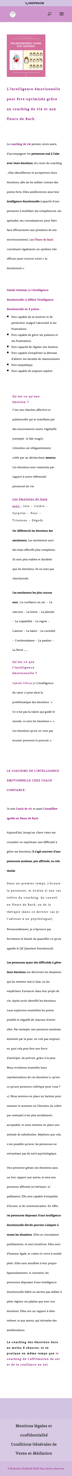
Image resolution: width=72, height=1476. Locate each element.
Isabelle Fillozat (22, 683)
